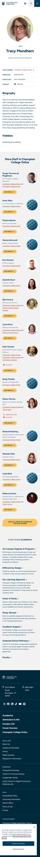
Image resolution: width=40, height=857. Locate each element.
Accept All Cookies (18, 843)
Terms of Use (7, 807)
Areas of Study (9, 598)
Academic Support (11, 626)
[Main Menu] (37, 3)
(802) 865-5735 (11, 415)
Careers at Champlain (10, 748)
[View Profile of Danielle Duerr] (32, 284)
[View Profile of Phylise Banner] (32, 224)
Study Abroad (9, 612)
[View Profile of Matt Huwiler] (32, 351)
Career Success (9, 728)
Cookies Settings (18, 849)
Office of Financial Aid (10, 333)
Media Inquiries (8, 755)
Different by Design (11, 568)
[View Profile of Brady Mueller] (32, 383)
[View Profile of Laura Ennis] (32, 328)
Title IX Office (7, 504)
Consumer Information (11, 799)
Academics (7, 715)
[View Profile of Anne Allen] (32, 204)
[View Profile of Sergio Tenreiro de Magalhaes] (32, 177)
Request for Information (11, 759)
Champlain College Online (23, 70)
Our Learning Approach (13, 579)
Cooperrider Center (10, 778)
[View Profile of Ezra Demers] (32, 264)
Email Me (8, 365)
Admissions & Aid (10, 719)
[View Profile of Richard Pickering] (32, 435)
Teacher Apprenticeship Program (10, 309)
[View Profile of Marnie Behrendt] (32, 244)
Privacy (5, 810)
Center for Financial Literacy (13, 774)
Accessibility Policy (9, 796)
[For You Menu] (25, 3)
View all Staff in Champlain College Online (20, 523)
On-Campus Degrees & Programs (18, 549)
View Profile (8, 192)
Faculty (6, 657)
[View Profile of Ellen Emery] (32, 304)
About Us (6, 744)
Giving (5, 751)
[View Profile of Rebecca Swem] (32, 497)
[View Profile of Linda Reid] (32, 478)
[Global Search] (31, 3)
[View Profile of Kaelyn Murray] (32, 403)
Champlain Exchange (10, 770)
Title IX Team (6, 410)
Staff (20, 46)
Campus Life (8, 724)
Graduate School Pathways (15, 640)
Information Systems (9, 360)
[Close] (34, 827)
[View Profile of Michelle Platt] (32, 458)
